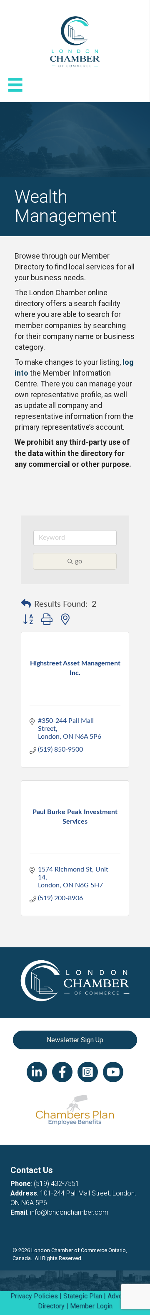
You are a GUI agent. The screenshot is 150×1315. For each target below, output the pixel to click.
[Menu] (15, 85)
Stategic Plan (82, 1296)
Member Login (91, 1306)
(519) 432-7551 (56, 1184)
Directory (51, 1306)
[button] (26, 604)
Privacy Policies (34, 1296)
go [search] (78, 561)
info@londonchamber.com (69, 1212)
